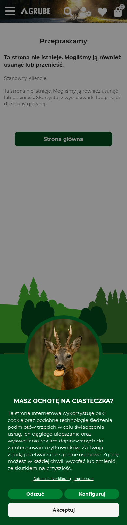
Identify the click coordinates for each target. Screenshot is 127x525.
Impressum (84, 479)
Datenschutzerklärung (52, 479)
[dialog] (63, 262)
